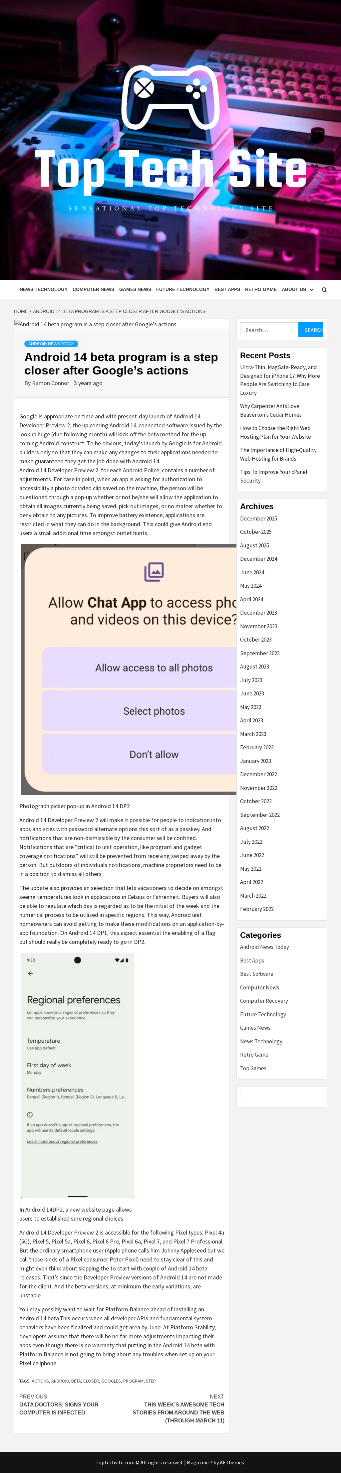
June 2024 (252, 572)
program (133, 1381)
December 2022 (258, 774)
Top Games (253, 1068)
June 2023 (252, 693)
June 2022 (252, 855)
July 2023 (251, 680)
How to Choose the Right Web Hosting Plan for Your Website (275, 432)
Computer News (93, 289)
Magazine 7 (199, 1462)
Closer (91, 1381)
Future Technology (182, 289)
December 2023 (258, 612)
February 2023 (257, 747)
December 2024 (258, 558)
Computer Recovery (264, 1000)
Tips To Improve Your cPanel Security (273, 476)
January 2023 (255, 761)
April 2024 (251, 599)
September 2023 (260, 653)
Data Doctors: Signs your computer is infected (59, 1404)
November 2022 (258, 788)
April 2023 (251, 720)
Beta (76, 1381)
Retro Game (261, 289)
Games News (135, 289)
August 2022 (254, 828)
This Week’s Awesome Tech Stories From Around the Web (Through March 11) (178, 1408)
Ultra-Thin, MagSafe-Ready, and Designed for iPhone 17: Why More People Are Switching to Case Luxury (280, 380)
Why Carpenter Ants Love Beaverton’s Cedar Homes (271, 410)
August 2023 (254, 666)
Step (151, 1381)
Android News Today (51, 344)
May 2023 (250, 707)
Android (60, 1381)
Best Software (256, 973)
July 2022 (251, 841)
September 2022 (260, 814)
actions (40, 1381)
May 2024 (250, 585)
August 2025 (254, 545)
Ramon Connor (51, 383)
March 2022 (253, 895)
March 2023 (253, 734)
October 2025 (256, 531)
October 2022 (256, 801)
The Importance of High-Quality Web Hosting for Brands (278, 454)
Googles (111, 1381)
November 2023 (258, 626)
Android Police (141, 470)
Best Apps (227, 289)
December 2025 (258, 518)
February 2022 (257, 909)
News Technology (44, 289)
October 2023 (256, 639)
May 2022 (250, 868)
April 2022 (251, 882)
